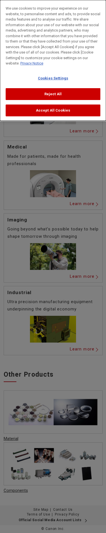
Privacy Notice (31, 63)
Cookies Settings (53, 78)
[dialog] (53, 60)
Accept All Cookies (53, 110)
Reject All (53, 94)
